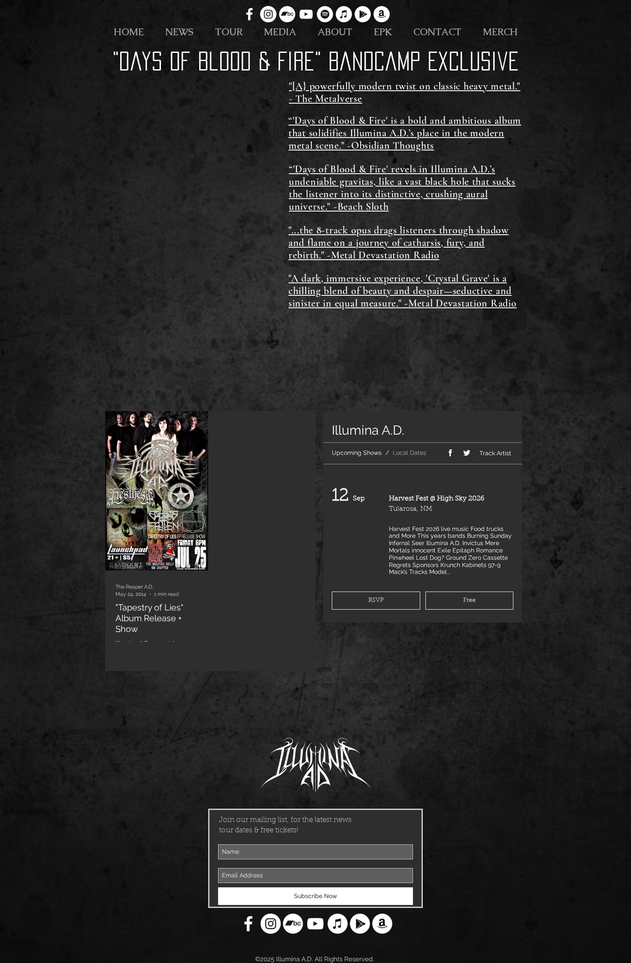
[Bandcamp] (287, 14)
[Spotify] (325, 14)
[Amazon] (381, 14)
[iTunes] (344, 14)
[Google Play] (363, 14)
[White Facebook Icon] (249, 14)
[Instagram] (268, 14)
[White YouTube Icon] (306, 14)
